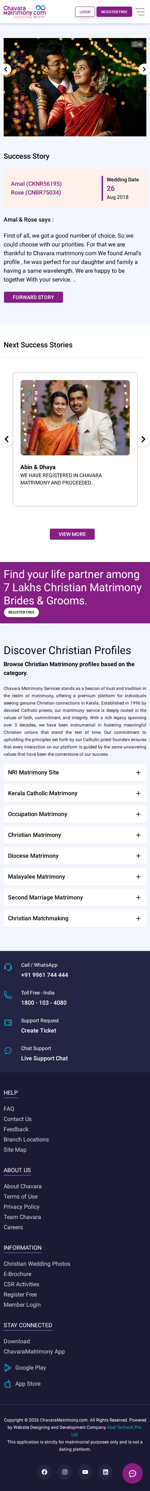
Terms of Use (21, 1196)
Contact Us (18, 1119)
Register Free (20, 1294)
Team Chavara (22, 1216)
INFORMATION (23, 1247)
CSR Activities (21, 1284)
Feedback (16, 1129)
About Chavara (23, 1186)
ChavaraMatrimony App (34, 1351)
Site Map (15, 1149)
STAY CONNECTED (28, 1325)
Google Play (30, 1367)
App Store (27, 1383)
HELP (11, 1092)
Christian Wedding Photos (37, 1263)
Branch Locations (26, 1139)
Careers (13, 1227)
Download (17, 1341)
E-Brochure (17, 1274)
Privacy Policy (22, 1206)
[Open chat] (132, 1473)
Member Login (22, 1304)
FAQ (9, 1108)
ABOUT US (17, 1170)
